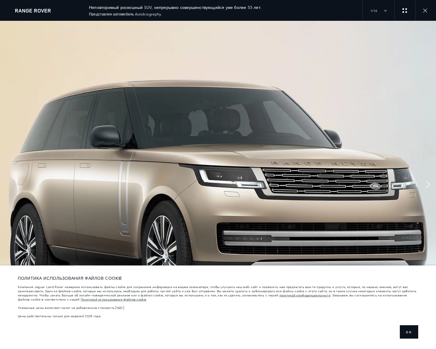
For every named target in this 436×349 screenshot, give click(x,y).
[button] (428, 185)
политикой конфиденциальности (304, 295)
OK (409, 332)
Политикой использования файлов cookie (113, 299)
